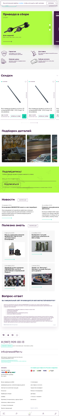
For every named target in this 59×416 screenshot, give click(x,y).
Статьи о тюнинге (36, 396)
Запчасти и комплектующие (9, 387)
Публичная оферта (6, 362)
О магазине (34, 382)
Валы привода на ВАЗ (7, 382)
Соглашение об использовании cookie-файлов (13, 361)
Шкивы (3, 396)
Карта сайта (34, 408)
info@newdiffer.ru (11, 352)
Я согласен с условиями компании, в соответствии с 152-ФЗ (28, 187)
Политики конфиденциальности (25, 187)
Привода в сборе (6, 393)
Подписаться (11, 184)
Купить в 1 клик (15, 116)
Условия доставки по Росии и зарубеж (44, 367)
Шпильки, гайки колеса (8, 402)
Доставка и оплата (36, 385)
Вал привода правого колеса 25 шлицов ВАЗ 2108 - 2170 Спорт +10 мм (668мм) (40, 110)
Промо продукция (6, 408)
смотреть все (33, 225)
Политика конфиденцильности (9, 360)
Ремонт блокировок (37, 390)
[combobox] (29, 76)
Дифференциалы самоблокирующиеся (13, 385)
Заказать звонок (7, 345)
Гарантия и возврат (37, 387)
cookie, (21, 3)
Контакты (33, 399)
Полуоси (3, 390)
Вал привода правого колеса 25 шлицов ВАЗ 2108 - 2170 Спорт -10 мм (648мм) (12, 110)
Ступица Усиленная (7, 405)
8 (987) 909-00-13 (12, 342)
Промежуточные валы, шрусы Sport (12, 399)
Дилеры (33, 393)
